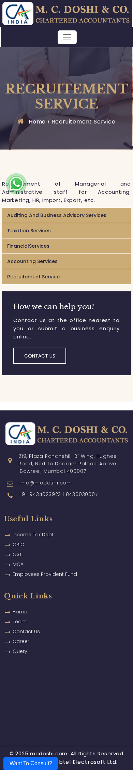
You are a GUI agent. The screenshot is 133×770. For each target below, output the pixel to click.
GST (17, 554)
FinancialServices (28, 246)
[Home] (66, 13)
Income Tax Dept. (34, 534)
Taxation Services (29, 230)
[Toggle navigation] (67, 37)
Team (20, 621)
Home (36, 122)
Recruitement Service (84, 122)
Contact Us (39, 355)
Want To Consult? (31, 763)
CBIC (18, 544)
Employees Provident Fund (45, 574)
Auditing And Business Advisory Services (56, 215)
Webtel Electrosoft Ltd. (83, 762)
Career (21, 641)
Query (20, 651)
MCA (18, 564)
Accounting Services (32, 261)
